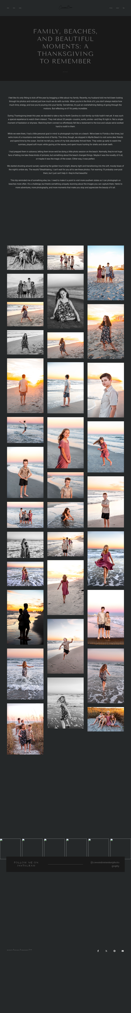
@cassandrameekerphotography (104, 864)
